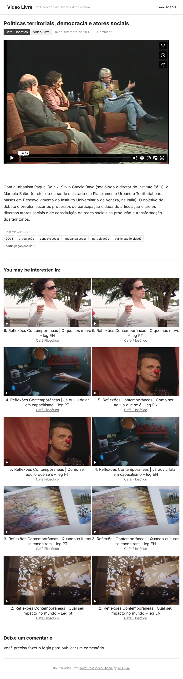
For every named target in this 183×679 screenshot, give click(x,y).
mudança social (75, 238)
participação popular (20, 246)
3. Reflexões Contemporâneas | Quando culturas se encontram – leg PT (47, 541)
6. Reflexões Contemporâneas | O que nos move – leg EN (47, 333)
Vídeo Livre (41, 32)
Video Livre (19, 7)
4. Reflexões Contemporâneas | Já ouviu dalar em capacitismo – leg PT (47, 402)
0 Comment (103, 32)
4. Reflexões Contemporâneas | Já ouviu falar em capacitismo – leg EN (136, 472)
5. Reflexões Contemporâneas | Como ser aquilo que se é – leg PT (47, 472)
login (46, 647)
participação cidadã (128, 238)
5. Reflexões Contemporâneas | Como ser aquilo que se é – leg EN (135, 402)
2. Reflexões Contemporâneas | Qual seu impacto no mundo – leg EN (135, 611)
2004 (9, 238)
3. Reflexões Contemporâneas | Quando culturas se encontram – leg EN (135, 541)
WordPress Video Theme (96, 668)
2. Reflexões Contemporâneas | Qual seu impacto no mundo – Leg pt (47, 611)
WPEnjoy (123, 668)
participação (100, 238)
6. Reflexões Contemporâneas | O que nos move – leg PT (135, 333)
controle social (50, 238)
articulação (26, 238)
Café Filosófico (16, 32)
